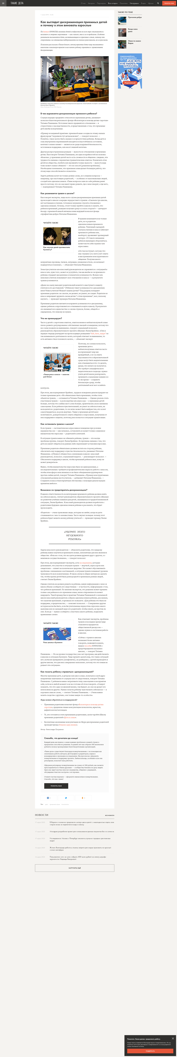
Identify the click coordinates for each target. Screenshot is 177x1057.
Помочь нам (169, 3)
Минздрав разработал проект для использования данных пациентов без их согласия (82, 831)
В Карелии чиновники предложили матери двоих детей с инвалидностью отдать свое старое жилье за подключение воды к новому (82, 823)
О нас (83, 3)
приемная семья (55, 804)
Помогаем (124, 3)
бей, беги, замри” (98, 333)
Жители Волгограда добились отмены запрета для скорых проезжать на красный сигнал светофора (80, 848)
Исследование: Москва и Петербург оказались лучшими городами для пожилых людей (80, 839)
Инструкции (134, 3)
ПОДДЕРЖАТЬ (150, 1051)
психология (65, 804)
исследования (85, 563)
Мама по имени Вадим (134, 42)
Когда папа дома (132, 30)
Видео (143, 3)
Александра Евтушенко (55, 729)
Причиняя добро (135, 17)
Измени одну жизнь (67, 725)
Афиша (150, 3)
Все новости (109, 815)
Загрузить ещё (75, 868)
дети (46, 804)
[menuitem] (3, 3)
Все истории (113, 3)
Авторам (91, 3)
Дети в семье (69, 717)
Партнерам (101, 3)
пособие (88, 646)
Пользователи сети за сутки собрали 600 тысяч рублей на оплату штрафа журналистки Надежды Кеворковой (78, 858)
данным (46, 31)
